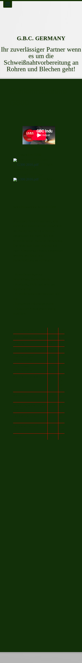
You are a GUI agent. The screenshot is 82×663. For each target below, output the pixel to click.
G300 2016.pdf (27, 164)
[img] (41, 15)
